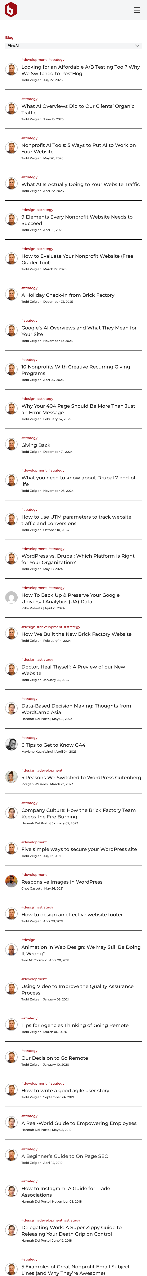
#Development (34, 60)
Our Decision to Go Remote (54, 1058)
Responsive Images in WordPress (62, 882)
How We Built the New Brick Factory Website (76, 634)
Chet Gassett (31, 888)
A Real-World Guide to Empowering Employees (79, 1123)
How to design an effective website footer (72, 914)
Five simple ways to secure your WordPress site (79, 849)
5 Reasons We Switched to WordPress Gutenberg (81, 777)
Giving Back (36, 445)
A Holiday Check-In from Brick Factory (67, 295)
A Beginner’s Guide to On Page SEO (65, 1156)
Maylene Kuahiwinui (37, 751)
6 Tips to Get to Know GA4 (53, 745)
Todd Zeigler (31, 80)
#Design (28, 210)
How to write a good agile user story (65, 1090)
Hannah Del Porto (35, 719)
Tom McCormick (34, 960)
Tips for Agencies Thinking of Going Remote (75, 1025)
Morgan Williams (34, 784)
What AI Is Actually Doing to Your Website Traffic (80, 184)
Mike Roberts (31, 608)
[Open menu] (137, 10)
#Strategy (56, 60)
